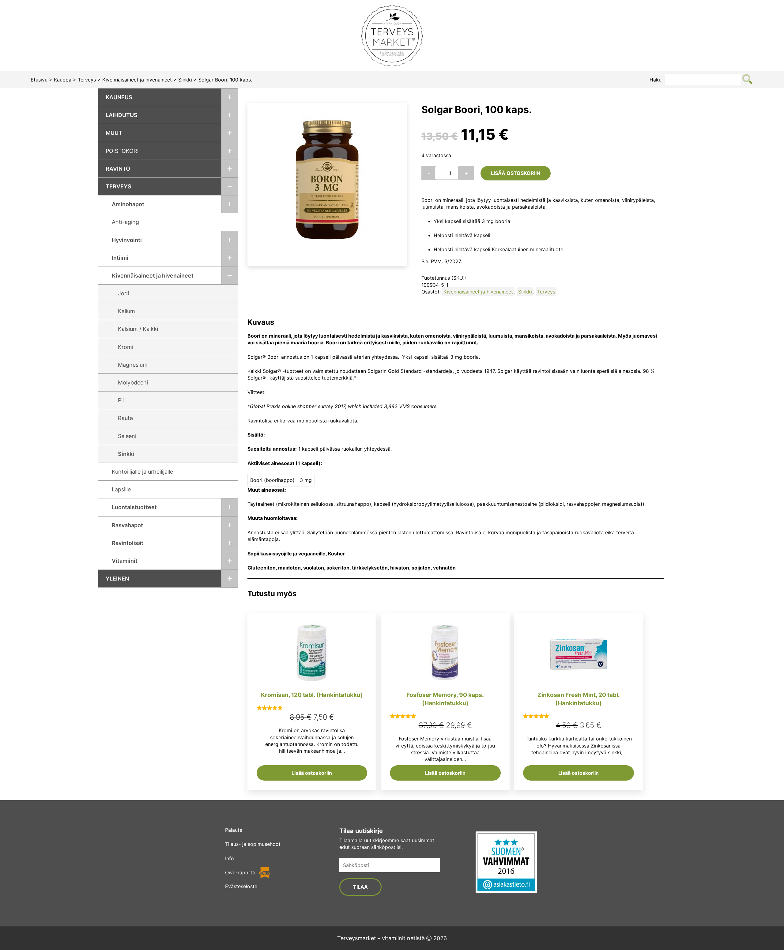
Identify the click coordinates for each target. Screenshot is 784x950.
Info (229, 858)
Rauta (125, 418)
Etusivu (39, 80)
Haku (656, 80)
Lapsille (121, 489)
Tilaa (360, 887)
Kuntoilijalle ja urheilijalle (142, 471)
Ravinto (118, 168)
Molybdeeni (133, 382)
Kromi (125, 347)
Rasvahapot (127, 525)
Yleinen (117, 578)
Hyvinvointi (127, 240)
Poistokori (122, 151)
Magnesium (133, 364)
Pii (121, 400)
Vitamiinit (125, 561)
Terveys (87, 80)
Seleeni (127, 436)
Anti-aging (125, 222)
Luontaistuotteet (134, 507)
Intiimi (120, 258)
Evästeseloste (241, 886)
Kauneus (119, 97)
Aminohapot (128, 204)
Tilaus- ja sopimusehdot (253, 844)
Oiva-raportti (240, 872)
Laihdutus (122, 115)
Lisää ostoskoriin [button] (312, 773)
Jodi (123, 293)
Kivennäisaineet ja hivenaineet (137, 80)
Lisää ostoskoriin (515, 173)
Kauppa (62, 80)
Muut (114, 133)
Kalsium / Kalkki (138, 329)
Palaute (233, 830)
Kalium (126, 311)
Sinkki (185, 80)
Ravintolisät (127, 543)
